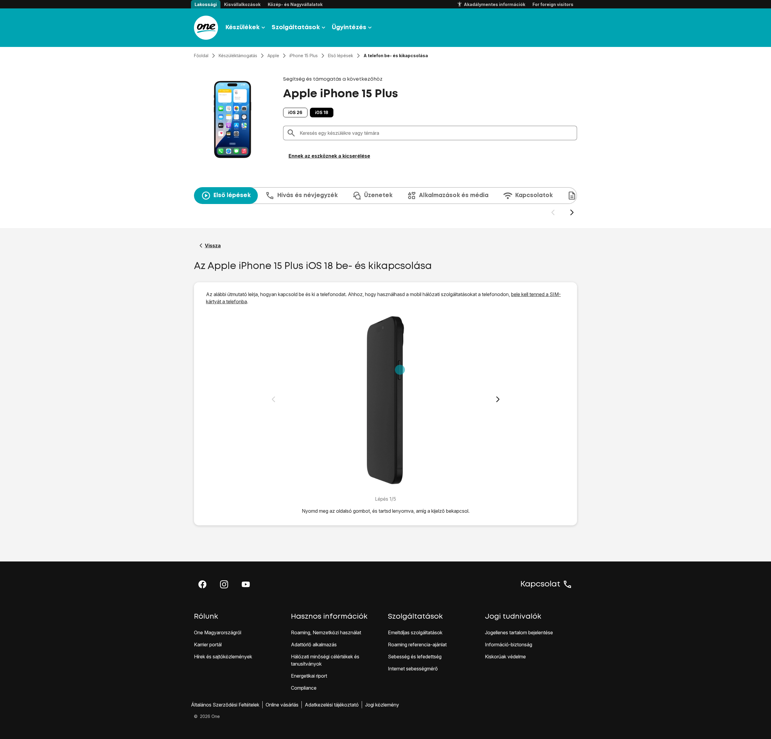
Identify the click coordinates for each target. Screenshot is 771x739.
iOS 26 (295, 112)
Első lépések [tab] (232, 195)
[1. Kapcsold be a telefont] (385, 400)
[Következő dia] (572, 212)
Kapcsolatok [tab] (534, 195)
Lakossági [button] (206, 4)
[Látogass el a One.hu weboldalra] (206, 28)
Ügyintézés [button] (349, 27)
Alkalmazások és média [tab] (454, 195)
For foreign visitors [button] (552, 4)
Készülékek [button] (242, 27)
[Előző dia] (553, 212)
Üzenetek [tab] (378, 195)
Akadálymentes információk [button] (494, 4)
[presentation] (385, 201)
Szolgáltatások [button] (296, 27)
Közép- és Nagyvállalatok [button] (295, 4)
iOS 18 (321, 112)
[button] (202, 584)
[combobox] (436, 133)
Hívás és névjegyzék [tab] (307, 195)
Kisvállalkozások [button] (242, 4)
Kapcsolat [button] (540, 584)
